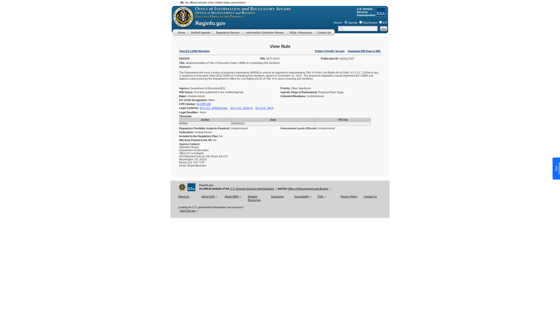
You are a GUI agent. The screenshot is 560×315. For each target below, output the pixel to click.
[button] (200, 32)
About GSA (208, 196)
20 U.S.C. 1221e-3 (242, 108)
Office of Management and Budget (308, 188)
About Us (183, 196)
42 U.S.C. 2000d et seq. (214, 108)
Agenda (352, 22)
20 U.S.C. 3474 (264, 108)
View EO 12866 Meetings (194, 51)
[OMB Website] (182, 25)
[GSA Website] (380, 14)
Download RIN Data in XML (364, 51)
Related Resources (254, 198)
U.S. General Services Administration (252, 188)
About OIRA (232, 196)
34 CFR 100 (203, 104)
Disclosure (277, 196)
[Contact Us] (325, 35)
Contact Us (370, 196)
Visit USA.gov (188, 210)
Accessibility (301, 196)
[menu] (200, 32)
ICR (385, 22)
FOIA (320, 196)
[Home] (180, 35)
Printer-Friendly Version (330, 51)
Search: (338, 22)
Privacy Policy (349, 196)
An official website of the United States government (214, 2)
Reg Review (370, 22)
